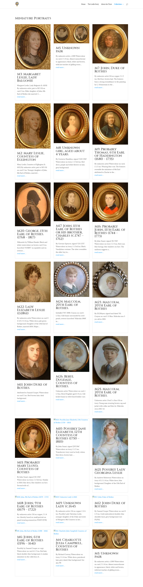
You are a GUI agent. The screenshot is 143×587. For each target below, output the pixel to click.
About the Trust (106, 4)
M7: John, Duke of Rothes (110, 70)
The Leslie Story (93, 4)
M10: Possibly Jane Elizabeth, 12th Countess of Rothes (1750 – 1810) (71, 435)
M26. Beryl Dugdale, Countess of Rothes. (67, 381)
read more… (21, 97)
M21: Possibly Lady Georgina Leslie (110, 471)
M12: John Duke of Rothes (110, 505)
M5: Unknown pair (68, 49)
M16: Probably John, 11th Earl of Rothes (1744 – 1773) (110, 231)
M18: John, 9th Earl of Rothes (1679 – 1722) (30, 506)
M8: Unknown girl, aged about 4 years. (70, 151)
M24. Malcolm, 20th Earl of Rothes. (68, 304)
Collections (118, 4)
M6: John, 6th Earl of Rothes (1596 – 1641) (30, 540)
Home (83, 4)
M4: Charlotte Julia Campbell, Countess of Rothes (69, 545)
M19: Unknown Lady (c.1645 (68, 505)
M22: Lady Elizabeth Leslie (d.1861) (31, 310)
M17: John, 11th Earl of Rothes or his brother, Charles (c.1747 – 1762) (70, 232)
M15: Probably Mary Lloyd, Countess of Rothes (28, 467)
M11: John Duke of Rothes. (32, 386)
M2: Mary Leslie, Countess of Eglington (30, 156)
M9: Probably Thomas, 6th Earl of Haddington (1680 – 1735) (110, 154)
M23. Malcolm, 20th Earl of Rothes (107, 305)
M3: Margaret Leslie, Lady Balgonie (29, 77)
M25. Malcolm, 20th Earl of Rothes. (107, 392)
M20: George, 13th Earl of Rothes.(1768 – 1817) (32, 234)
